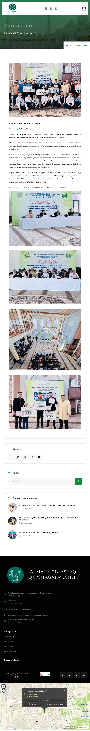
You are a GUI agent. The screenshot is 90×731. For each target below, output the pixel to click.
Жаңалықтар (9, 637)
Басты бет (70, 45)
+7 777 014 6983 (14, 622)
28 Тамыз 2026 (26, 508)
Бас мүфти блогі (10, 651)
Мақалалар (8, 646)
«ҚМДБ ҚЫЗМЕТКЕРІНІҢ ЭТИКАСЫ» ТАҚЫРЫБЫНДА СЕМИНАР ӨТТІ (48, 505)
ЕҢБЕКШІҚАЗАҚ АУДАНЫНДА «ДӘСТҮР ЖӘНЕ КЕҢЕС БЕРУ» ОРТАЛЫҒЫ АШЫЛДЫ (49, 519)
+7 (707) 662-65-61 (15, 603)
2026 (17, 677)
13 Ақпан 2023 (24, 129)
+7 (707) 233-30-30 (15, 596)
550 (13, 129)
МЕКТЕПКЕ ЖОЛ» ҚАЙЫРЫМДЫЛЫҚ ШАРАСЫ (39, 533)
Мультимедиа (9, 641)
